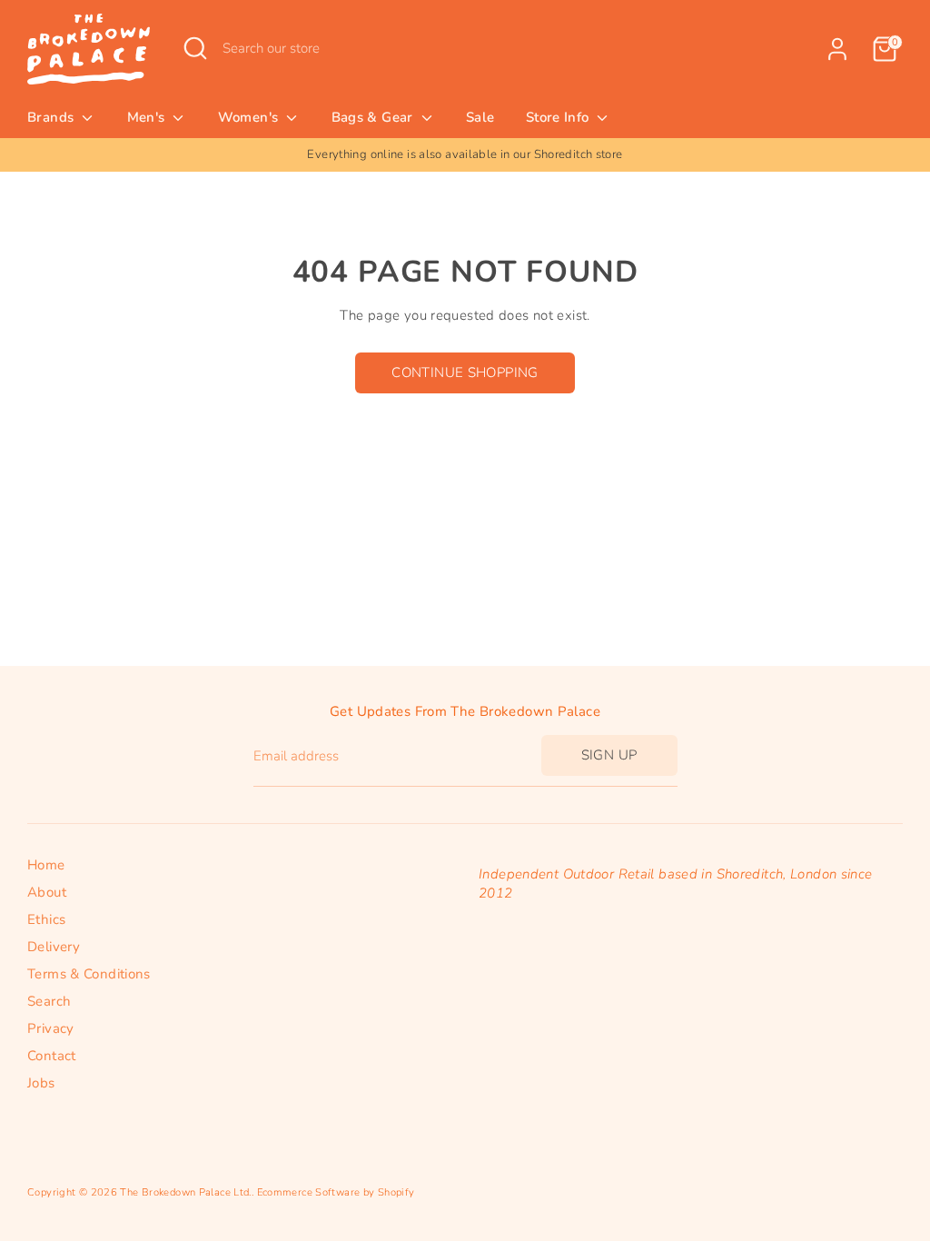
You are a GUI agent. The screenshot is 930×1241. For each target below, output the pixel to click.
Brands (52, 117)
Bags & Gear (374, 117)
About (46, 892)
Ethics (46, 919)
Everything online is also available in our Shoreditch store (331, 154)
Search (49, 1001)
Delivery (53, 947)
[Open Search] (195, 48)
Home (46, 865)
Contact (51, 1056)
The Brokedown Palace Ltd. (185, 1192)
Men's (148, 117)
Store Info (559, 117)
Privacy (50, 1028)
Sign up (609, 755)
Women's (250, 117)
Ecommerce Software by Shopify (336, 1192)
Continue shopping (464, 372)
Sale (480, 117)
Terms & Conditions (89, 974)
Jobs (41, 1083)
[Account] (837, 49)
